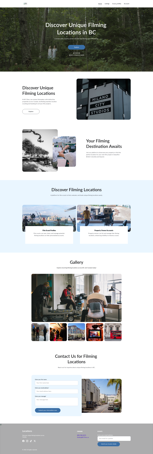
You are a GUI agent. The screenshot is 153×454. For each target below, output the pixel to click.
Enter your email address (105, 435)
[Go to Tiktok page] (31, 441)
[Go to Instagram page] (27, 441)
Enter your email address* (42, 388)
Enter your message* (40, 396)
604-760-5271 (81, 435)
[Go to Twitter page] (35, 441)
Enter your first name (41, 379)
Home (100, 3)
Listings (107, 3)
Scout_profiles (116, 3)
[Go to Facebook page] (23, 441)
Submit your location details (108, 444)
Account (126, 3)
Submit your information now (48, 410)
